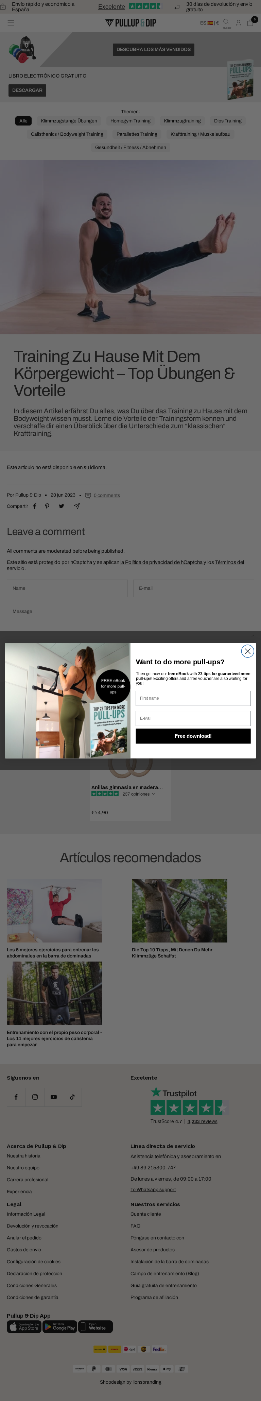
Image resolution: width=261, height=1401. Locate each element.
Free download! (193, 735)
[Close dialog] (247, 651)
